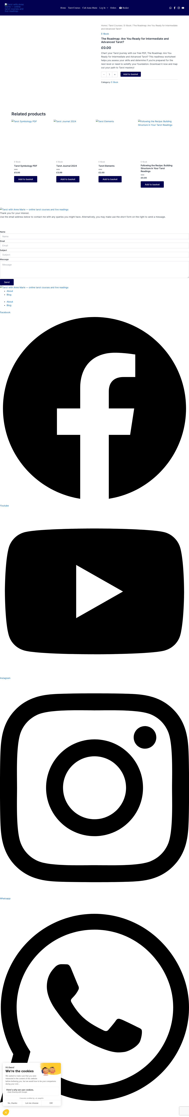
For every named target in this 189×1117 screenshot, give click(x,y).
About (10, 291)
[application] (106, 7)
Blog (9, 294)
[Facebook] (174, 8)
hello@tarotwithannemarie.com (16, 224)
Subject (3, 250)
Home (104, 25)
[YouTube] (183, 8)
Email (2, 241)
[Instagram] (179, 8)
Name (2, 232)
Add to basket (130, 74)
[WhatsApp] (170, 8)
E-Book (127, 25)
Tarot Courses (115, 25)
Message (4, 259)
